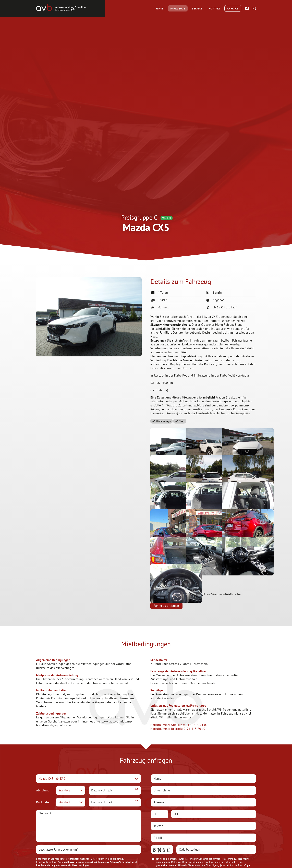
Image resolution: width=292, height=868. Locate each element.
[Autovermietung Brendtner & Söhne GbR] (61, 5)
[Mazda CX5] (89, 279)
